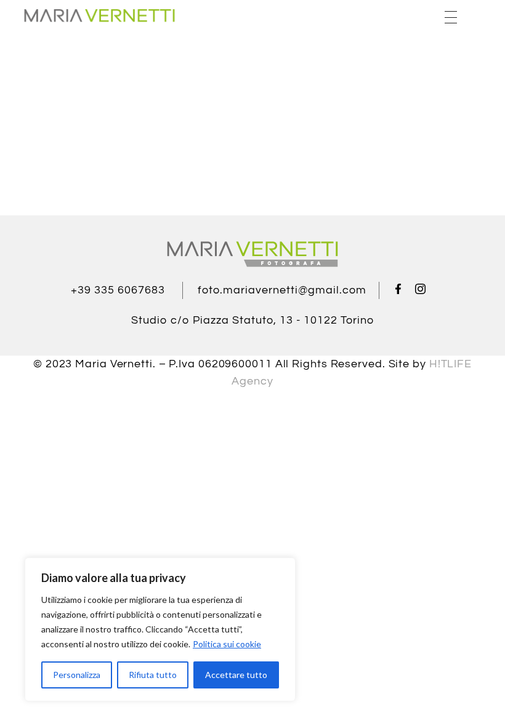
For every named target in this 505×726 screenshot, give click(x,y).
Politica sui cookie (227, 644)
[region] (160, 629)
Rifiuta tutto (153, 674)
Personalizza (76, 674)
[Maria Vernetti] (99, 16)
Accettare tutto (236, 674)
